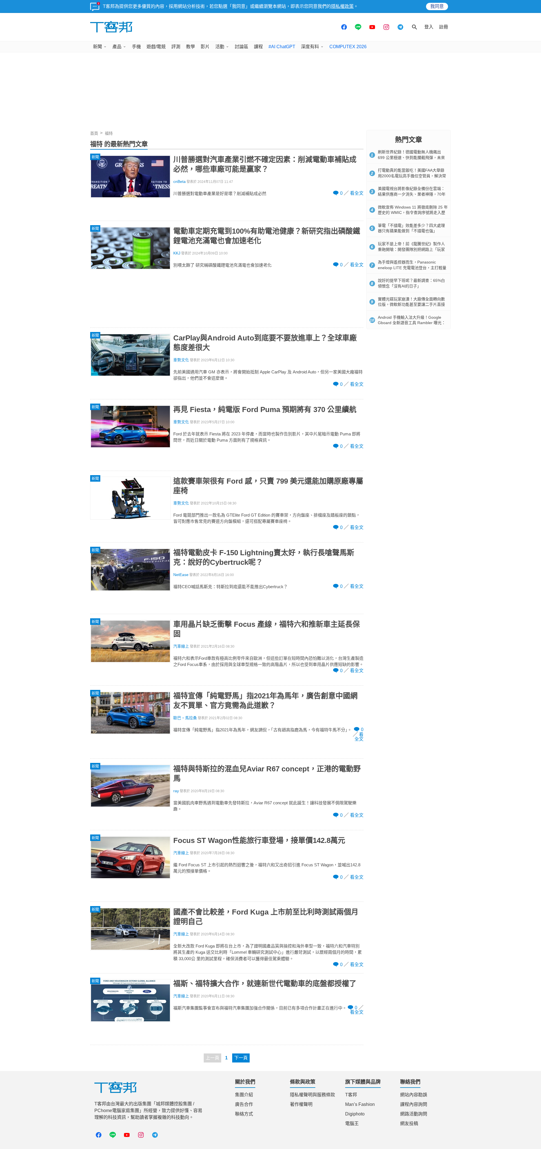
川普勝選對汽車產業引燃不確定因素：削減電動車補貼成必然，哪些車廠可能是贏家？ (264, 164)
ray (176, 791)
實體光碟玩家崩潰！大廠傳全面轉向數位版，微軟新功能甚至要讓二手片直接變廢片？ (411, 304)
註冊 (443, 27)
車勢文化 (181, 360)
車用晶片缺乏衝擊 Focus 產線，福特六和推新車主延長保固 (266, 629)
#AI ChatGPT (282, 46)
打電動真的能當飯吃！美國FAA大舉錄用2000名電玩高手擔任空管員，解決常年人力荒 (412, 175)
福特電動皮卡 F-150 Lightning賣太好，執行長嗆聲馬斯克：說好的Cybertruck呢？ (263, 557)
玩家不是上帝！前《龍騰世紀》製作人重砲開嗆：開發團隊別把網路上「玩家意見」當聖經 (411, 249)
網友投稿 (409, 1123)
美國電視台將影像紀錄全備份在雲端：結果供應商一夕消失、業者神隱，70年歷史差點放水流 (411, 194)
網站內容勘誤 (413, 1094)
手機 (136, 46)
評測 (175, 46)
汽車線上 (181, 646)
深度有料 (310, 46)
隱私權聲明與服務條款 (312, 1094)
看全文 (356, 193)
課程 (258, 46)
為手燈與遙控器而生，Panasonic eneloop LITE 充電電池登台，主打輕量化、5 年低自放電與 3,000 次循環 (412, 267)
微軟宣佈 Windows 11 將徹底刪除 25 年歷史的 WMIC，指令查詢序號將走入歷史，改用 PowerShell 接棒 (413, 212)
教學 (190, 46)
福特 (109, 133)
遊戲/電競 (156, 46)
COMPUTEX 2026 (348, 46)
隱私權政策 (342, 6)
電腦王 (352, 1123)
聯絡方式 (244, 1114)
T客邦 (351, 1094)
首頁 (94, 133)
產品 (116, 46)
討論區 (241, 46)
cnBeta (179, 182)
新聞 (97, 46)
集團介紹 (244, 1094)
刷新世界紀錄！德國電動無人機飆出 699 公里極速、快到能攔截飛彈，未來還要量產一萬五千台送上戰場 (411, 157)
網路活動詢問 (413, 1114)
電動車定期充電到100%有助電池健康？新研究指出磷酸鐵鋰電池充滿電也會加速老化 (266, 236)
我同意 (437, 6)
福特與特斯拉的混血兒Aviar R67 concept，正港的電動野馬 (267, 774)
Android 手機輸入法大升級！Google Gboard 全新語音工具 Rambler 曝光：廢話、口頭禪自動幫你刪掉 (411, 323)
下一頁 (241, 1057)
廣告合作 (244, 1104)
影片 (205, 46)
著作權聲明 (301, 1104)
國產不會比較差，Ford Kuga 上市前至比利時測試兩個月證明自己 (265, 917)
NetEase (181, 575)
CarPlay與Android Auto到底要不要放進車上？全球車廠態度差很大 (265, 343)
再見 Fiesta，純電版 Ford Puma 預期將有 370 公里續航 (264, 409)
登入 (428, 27)
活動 (219, 46)
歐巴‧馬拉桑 (185, 718)
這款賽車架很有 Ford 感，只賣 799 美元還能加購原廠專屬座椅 (268, 486)
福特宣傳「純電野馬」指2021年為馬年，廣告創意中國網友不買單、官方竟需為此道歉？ (265, 701)
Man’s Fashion (360, 1104)
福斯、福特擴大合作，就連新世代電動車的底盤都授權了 (264, 983)
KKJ (176, 253)
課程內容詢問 (413, 1104)
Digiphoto (355, 1114)
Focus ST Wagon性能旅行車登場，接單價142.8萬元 (259, 840)
